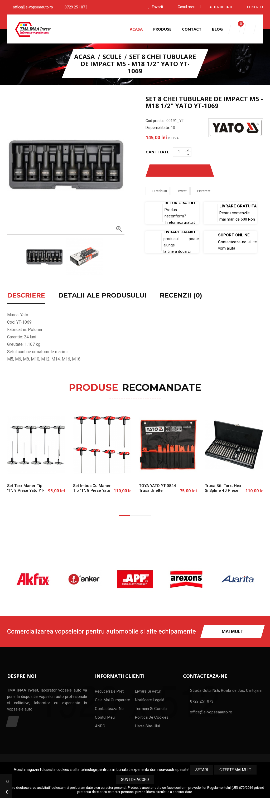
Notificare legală (149, 700)
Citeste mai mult (235, 770)
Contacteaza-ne (109, 708)
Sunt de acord (135, 779)
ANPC (100, 726)
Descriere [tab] (26, 295)
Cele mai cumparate (112, 700)
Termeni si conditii (151, 708)
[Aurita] (237, 579)
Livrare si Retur (148, 691)
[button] (249, 29)
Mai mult (232, 631)
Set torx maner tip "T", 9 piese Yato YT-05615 (25, 490)
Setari (201, 769)
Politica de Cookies (151, 717)
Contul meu (105, 717)
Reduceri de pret (109, 691)
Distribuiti (159, 191)
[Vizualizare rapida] (53, 470)
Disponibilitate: (158, 127)
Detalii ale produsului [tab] (102, 295)
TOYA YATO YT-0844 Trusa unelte (157, 488)
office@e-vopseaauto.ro (33, 7)
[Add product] (199, 170)
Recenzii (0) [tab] (181, 295)
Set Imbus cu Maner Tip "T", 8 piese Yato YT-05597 (92, 490)
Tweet (182, 191)
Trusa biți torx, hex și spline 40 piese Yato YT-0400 (223, 490)
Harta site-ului (147, 726)
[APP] (135, 579)
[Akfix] (32, 579)
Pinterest (203, 191)
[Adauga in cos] (19, 470)
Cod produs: (155, 121)
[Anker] (83, 579)
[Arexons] (186, 579)
